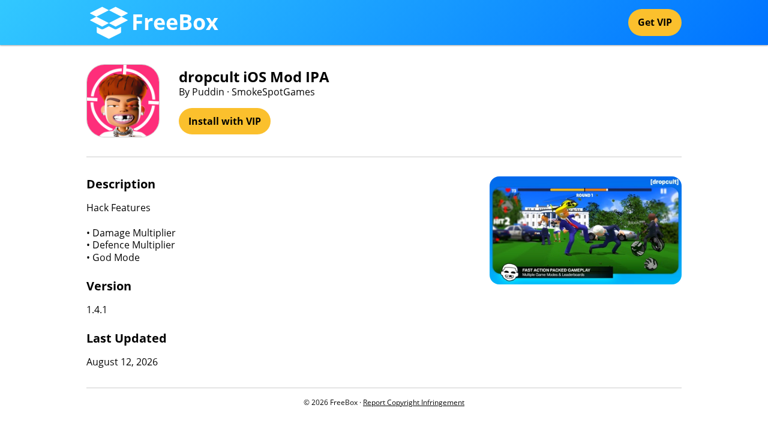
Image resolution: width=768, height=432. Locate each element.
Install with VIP (224, 121)
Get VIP (655, 22)
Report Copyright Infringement (413, 402)
